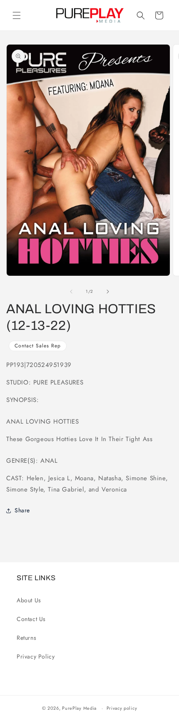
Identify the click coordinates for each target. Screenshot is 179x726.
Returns (26, 638)
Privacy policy (122, 708)
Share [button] (22, 510)
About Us (29, 600)
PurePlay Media (79, 708)
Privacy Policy (36, 656)
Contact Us (31, 619)
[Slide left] (71, 291)
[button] (16, 15)
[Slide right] (108, 291)
